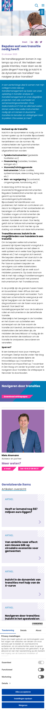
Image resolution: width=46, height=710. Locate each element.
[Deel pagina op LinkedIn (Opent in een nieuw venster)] (32, 42)
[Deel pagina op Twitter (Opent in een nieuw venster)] (41, 42)
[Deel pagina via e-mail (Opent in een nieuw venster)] (36, 42)
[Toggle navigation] (43, 5)
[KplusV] (7, 6)
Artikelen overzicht (14, 489)
